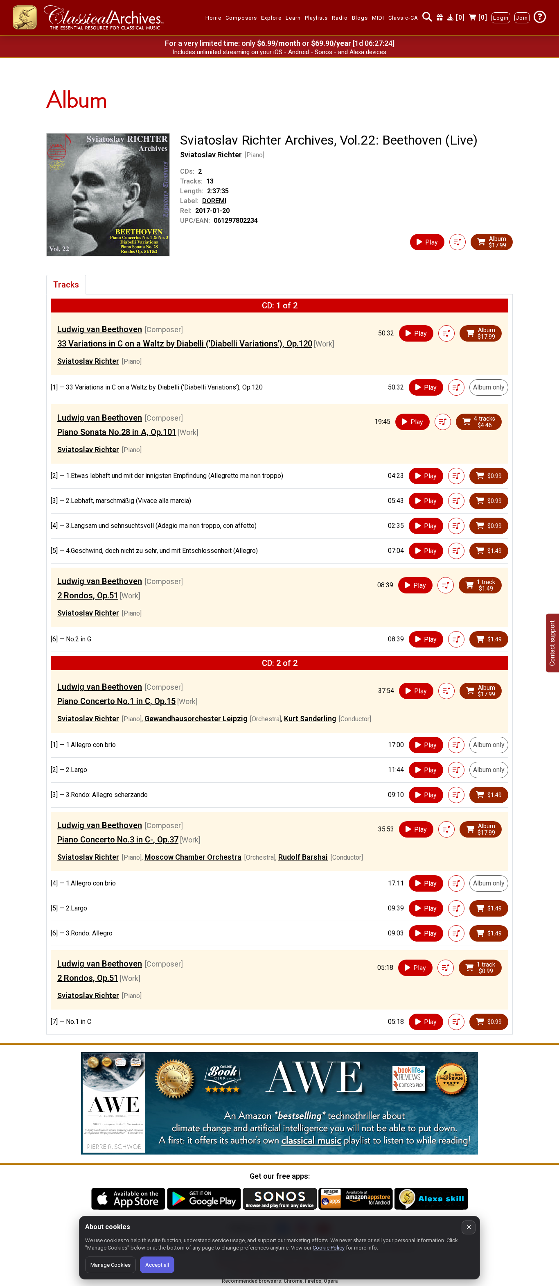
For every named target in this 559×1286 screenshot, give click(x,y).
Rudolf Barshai (303, 857)
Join (522, 18)
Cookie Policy (329, 1248)
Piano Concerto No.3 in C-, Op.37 (117, 840)
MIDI (378, 18)
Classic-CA (403, 18)
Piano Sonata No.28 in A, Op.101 (116, 432)
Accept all (157, 1265)
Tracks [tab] (66, 285)
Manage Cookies (110, 1265)
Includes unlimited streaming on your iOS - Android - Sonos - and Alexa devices (279, 52)
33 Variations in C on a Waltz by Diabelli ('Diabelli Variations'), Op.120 (184, 344)
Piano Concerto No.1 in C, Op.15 (116, 701)
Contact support (552, 643)
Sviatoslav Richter (211, 154)
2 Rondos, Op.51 (87, 595)
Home (213, 18)
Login (501, 18)
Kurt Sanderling (310, 718)
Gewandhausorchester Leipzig (195, 718)
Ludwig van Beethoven (99, 329)
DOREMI (214, 201)
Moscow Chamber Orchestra (192, 857)
